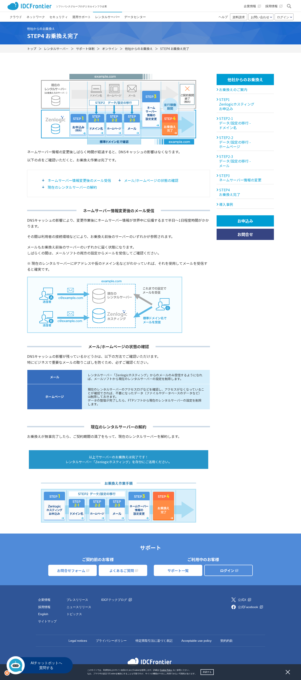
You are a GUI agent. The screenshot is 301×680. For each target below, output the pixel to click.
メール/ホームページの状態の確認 (151, 180)
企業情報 (44, 599)
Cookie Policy (166, 670)
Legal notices (78, 640)
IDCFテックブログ (114, 599)
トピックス (74, 614)
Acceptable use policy (196, 640)
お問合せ (245, 234)
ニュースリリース (79, 607)
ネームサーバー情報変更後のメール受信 (79, 180)
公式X (242, 599)
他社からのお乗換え (245, 79)
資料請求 (238, 17)
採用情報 (44, 607)
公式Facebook (248, 607)
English (43, 614)
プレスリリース (77, 599)
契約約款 (226, 640)
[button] (197, 673)
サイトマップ (47, 621)
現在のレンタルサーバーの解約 (72, 187)
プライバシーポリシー (111, 640)
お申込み (245, 221)
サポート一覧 (178, 570)
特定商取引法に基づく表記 (154, 640)
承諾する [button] (207, 672)
